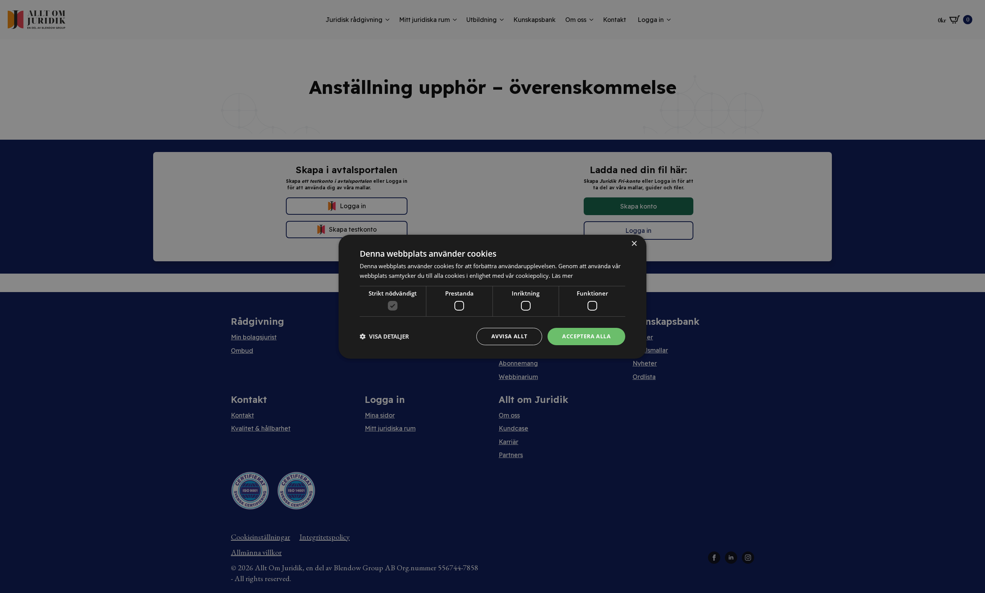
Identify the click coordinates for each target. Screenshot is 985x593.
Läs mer (562, 275)
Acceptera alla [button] (586, 336)
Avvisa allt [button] (509, 336)
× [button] (634, 243)
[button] (384, 336)
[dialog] (492, 296)
